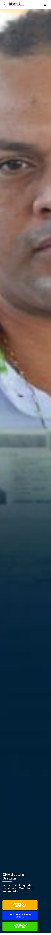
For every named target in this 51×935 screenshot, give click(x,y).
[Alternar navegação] (44, 4)
